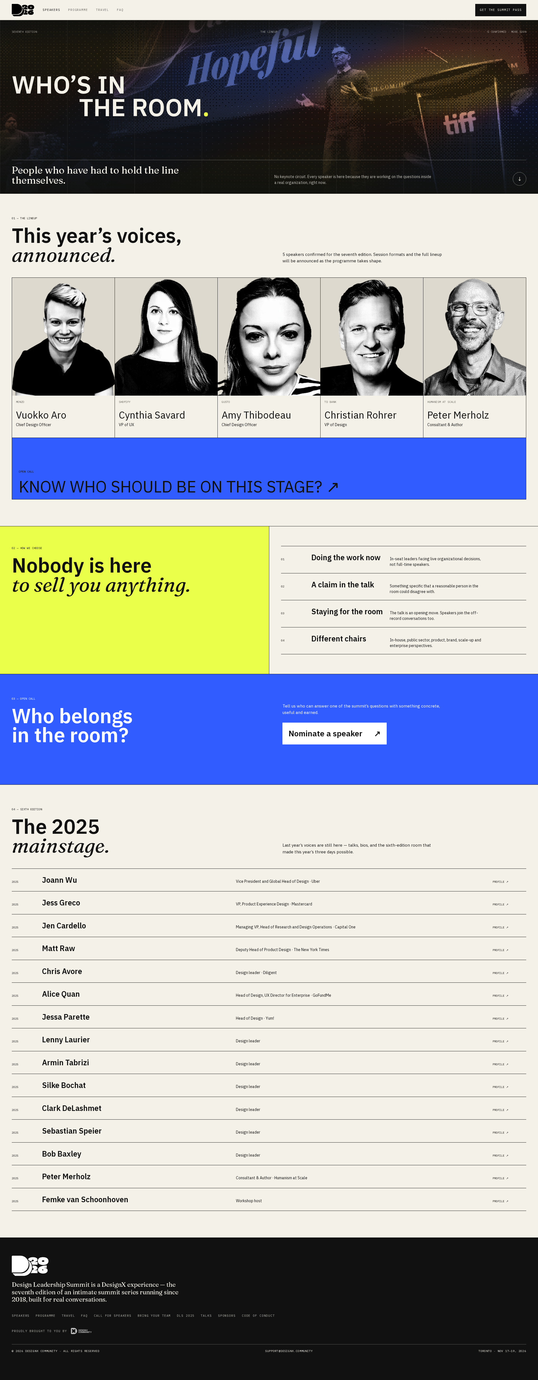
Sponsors (227, 1316)
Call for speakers (112, 1316)
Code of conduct (258, 1316)
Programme (78, 10)
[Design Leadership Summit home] (23, 10)
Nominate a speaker (335, 733)
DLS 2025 (185, 1316)
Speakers (51, 10)
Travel (102, 10)
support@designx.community (289, 1351)
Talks (206, 1316)
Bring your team (154, 1316)
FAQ (120, 10)
